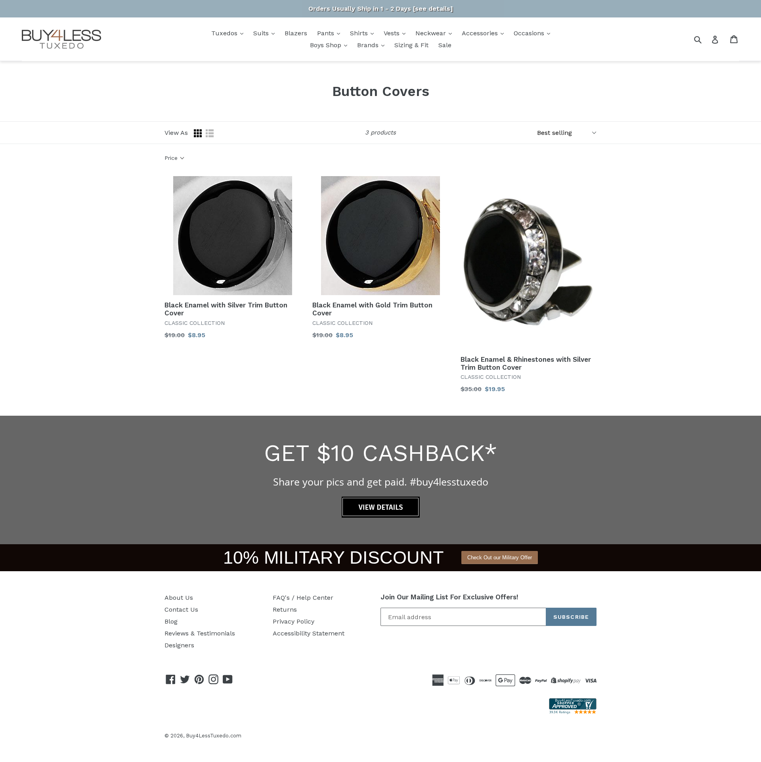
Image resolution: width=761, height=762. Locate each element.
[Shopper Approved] (573, 712)
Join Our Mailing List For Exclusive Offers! (449, 597)
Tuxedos (225, 33)
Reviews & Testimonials (199, 633)
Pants (326, 33)
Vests (393, 33)
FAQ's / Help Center (303, 597)
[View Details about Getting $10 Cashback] (381, 515)
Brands (368, 45)
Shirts (360, 33)
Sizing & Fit (411, 45)
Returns (285, 609)
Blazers (296, 33)
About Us (178, 597)
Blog (171, 621)
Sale (444, 45)
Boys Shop (326, 45)
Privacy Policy (293, 621)
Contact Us (181, 609)
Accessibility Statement (308, 633)
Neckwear (431, 33)
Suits (262, 33)
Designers (179, 645)
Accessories (481, 33)
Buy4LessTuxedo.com (213, 736)
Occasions (530, 33)
